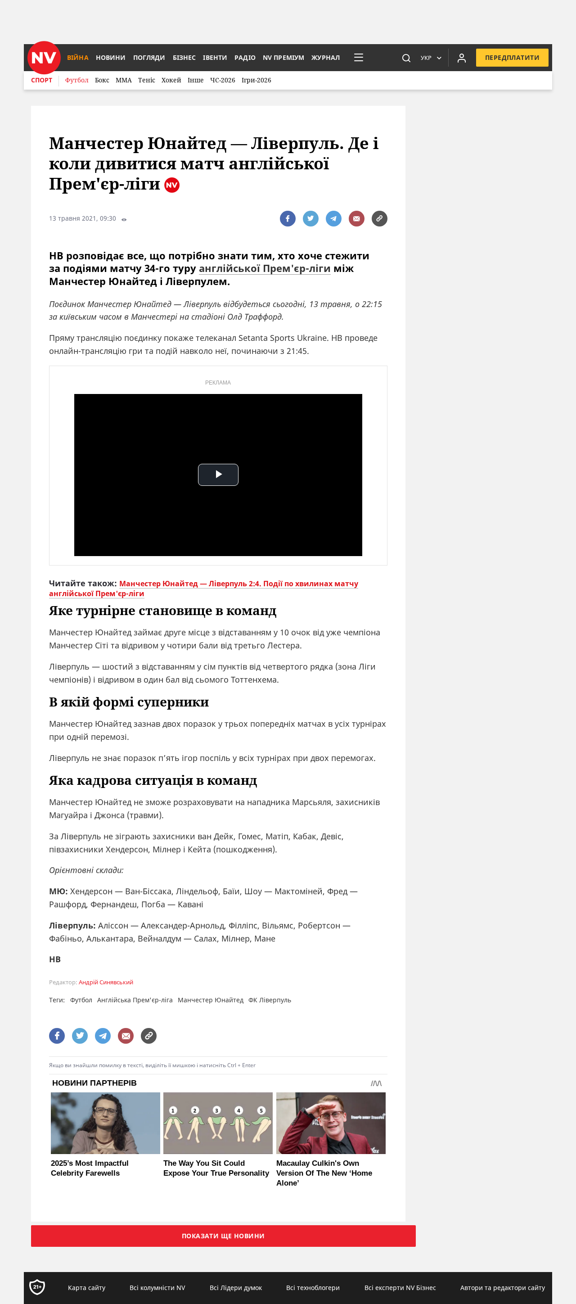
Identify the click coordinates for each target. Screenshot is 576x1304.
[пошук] (406, 58)
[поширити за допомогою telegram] (334, 218)
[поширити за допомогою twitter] (311, 218)
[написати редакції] (356, 218)
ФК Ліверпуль (269, 1000)
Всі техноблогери (313, 1287)
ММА (124, 80)
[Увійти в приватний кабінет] (461, 58)
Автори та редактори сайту (502, 1287)
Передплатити (512, 57)
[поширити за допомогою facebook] (288, 218)
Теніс (146, 80)
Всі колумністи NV (157, 1287)
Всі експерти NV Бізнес (400, 1287)
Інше (196, 80)
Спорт (41, 80)
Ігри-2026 (256, 80)
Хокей (171, 80)
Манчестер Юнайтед (210, 1000)
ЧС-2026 (222, 80)
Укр (426, 58)
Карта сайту (86, 1287)
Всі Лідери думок (236, 1287)
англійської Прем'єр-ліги (265, 268)
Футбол (77, 80)
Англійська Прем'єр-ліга (135, 1000)
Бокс (102, 80)
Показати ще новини (223, 1236)
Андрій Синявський (106, 982)
